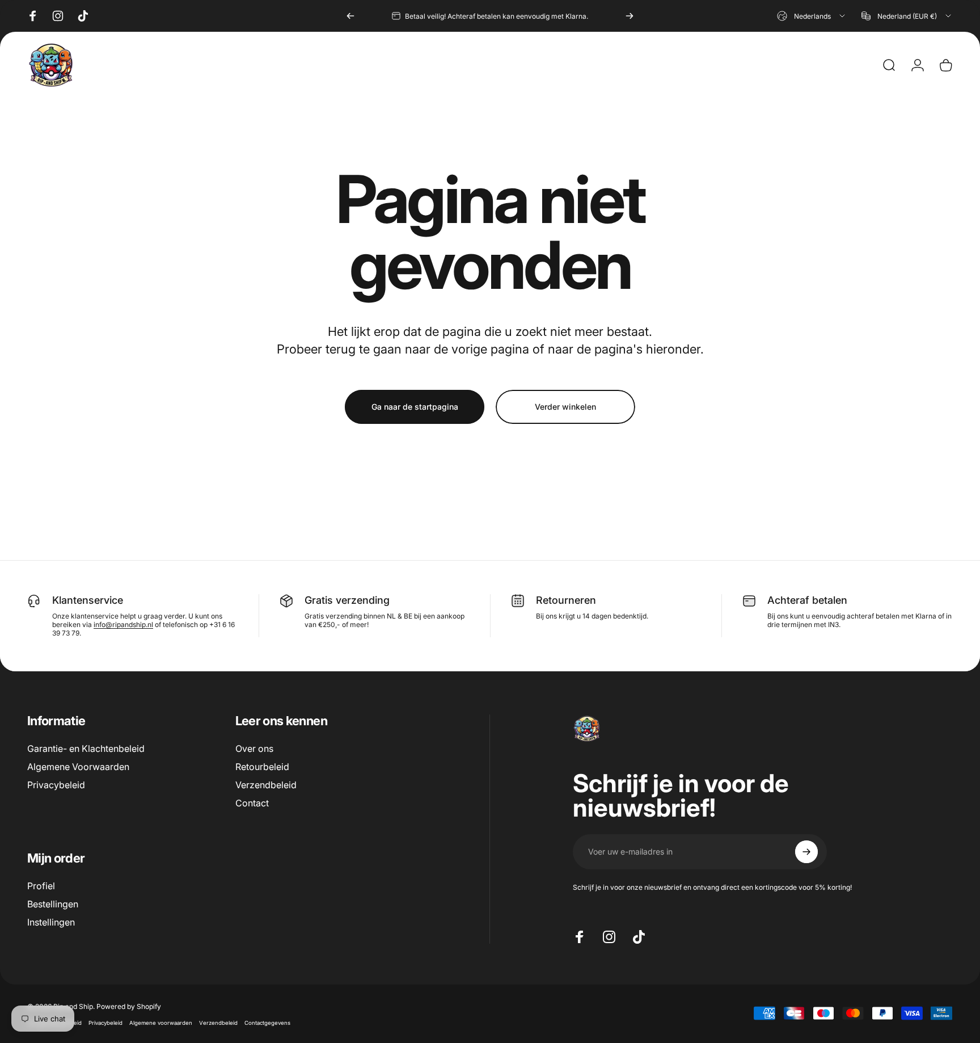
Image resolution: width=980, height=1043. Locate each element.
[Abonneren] (806, 851)
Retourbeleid (262, 766)
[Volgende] (629, 16)
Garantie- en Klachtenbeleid (86, 748)
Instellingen (51, 922)
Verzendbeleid (266, 784)
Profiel (41, 885)
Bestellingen (52, 904)
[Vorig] (350, 16)
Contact (252, 803)
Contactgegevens (267, 1022)
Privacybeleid (56, 784)
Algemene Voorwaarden (78, 766)
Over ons (254, 748)
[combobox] (812, 16)
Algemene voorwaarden (160, 1022)
